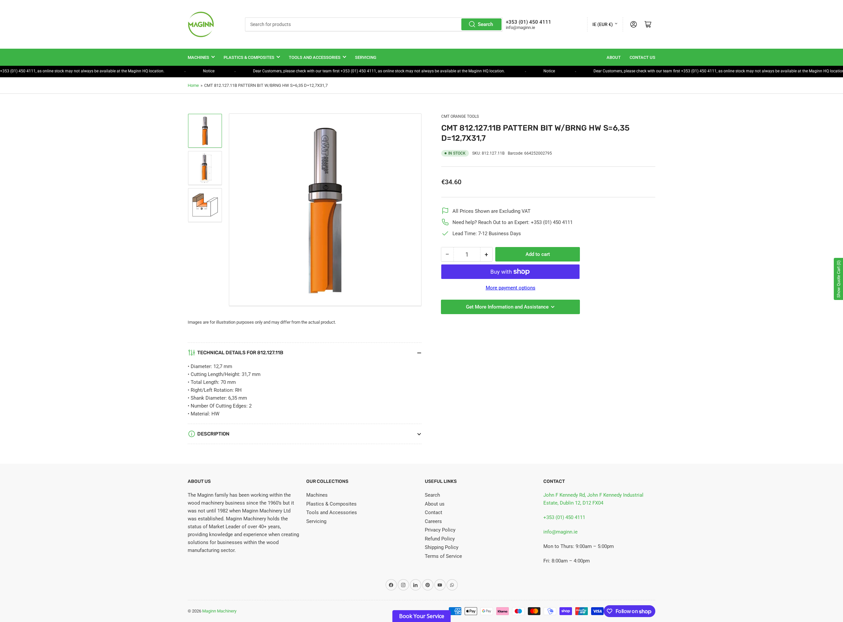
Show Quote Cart (838, 279)
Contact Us (642, 57)
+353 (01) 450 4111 (564, 517)
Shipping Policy (441, 547)
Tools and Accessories (314, 57)
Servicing (365, 57)
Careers (433, 521)
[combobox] (374, 24)
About (614, 57)
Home (193, 85)
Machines (198, 57)
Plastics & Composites (249, 57)
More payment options (510, 288)
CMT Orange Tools (460, 116)
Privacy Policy (440, 530)
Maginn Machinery (219, 611)
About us (435, 504)
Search (485, 24)
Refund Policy (440, 539)
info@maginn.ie (560, 532)
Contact (433, 512)
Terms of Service (443, 556)
